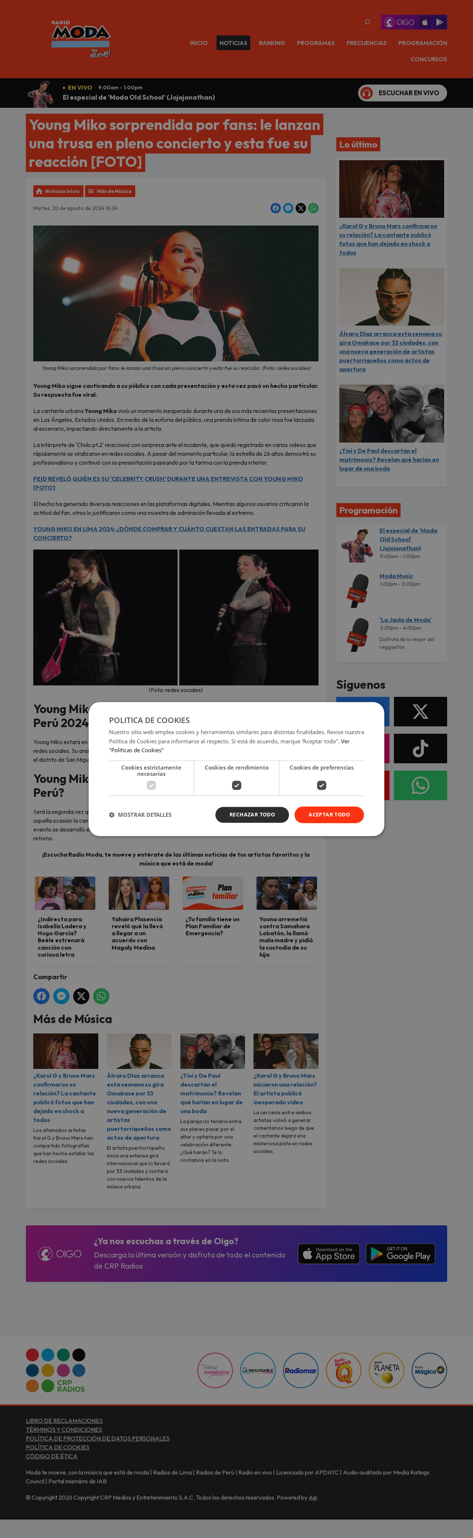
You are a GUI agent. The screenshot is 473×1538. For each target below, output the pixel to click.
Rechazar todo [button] (252, 814)
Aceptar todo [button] (329, 814)
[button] (140, 815)
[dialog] (236, 769)
